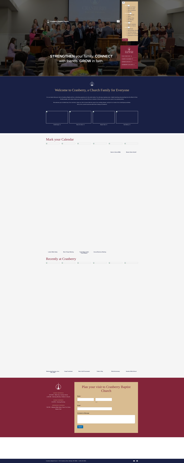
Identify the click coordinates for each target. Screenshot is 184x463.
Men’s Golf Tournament (84, 371)
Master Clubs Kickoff (131, 152)
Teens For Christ (79, 124)
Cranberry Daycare (127, 64)
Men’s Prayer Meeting (68, 252)
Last (96, 402)
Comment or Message (83, 413)
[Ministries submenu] (131, 13)
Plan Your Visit (126, 56)
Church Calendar (127, 59)
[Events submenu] (129, 23)
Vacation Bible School (131, 371)
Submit (80, 427)
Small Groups (56, 124)
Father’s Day (100, 371)
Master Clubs (103, 124)
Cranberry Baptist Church (59, 21)
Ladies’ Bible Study (52, 252)
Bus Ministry (126, 124)
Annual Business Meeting (100, 252)
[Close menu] (123, 2)
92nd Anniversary (115, 371)
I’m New (125, 39)
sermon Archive (126, 61)
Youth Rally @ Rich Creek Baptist (84, 252)
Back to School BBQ (115, 152)
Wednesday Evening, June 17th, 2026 (52, 372)
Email (79, 405)
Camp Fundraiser (68, 371)
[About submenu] (129, 5)
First (78, 402)
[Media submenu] (129, 27)
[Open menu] (118, 21)
